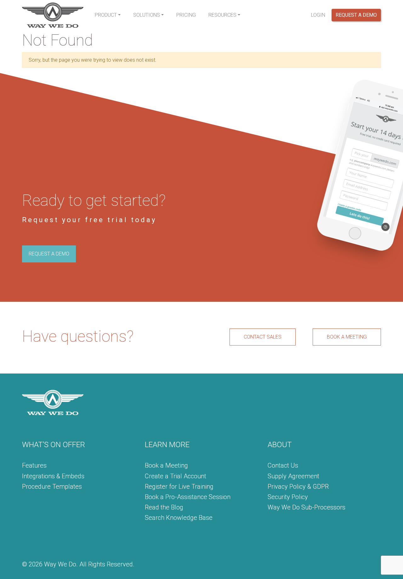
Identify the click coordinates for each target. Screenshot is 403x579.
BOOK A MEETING (347, 337)
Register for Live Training (179, 486)
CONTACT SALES (262, 337)
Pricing (186, 15)
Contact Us (283, 465)
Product (106, 15)
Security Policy (288, 497)
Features (34, 465)
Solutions (146, 15)
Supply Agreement (293, 476)
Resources (222, 15)
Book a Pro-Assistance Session (187, 497)
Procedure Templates (52, 486)
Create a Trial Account (175, 476)
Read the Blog (164, 507)
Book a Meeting (166, 465)
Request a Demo (356, 15)
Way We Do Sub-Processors (306, 507)
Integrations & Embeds (53, 476)
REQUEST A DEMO (49, 254)
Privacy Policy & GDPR (298, 486)
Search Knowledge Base (179, 517)
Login (318, 15)
